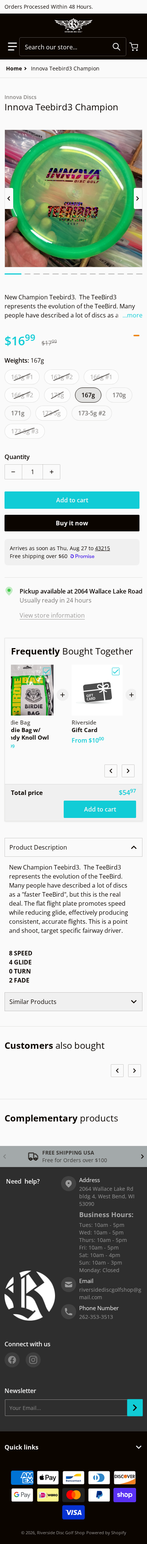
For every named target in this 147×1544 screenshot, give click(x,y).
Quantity (17, 457)
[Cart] (134, 47)
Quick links (21, 1447)
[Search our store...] (116, 46)
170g (119, 395)
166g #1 (101, 377)
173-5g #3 (24, 431)
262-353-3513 (96, 1316)
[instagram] (33, 1359)
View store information (52, 615)
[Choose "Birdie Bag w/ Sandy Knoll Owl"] (47, 671)
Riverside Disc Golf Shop (61, 1532)
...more (132, 315)
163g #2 (62, 377)
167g (88, 395)
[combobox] (72, 46)
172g (57, 395)
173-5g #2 (92, 413)
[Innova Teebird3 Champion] (13, 274)
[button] (12, 46)
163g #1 (22, 377)
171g (17, 413)
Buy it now (72, 523)
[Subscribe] (135, 1407)
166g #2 (22, 395)
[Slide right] (138, 198)
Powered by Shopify (106, 1532)
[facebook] (12, 1359)
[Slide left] (9, 198)
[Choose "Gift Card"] (115, 671)
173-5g (51, 413)
